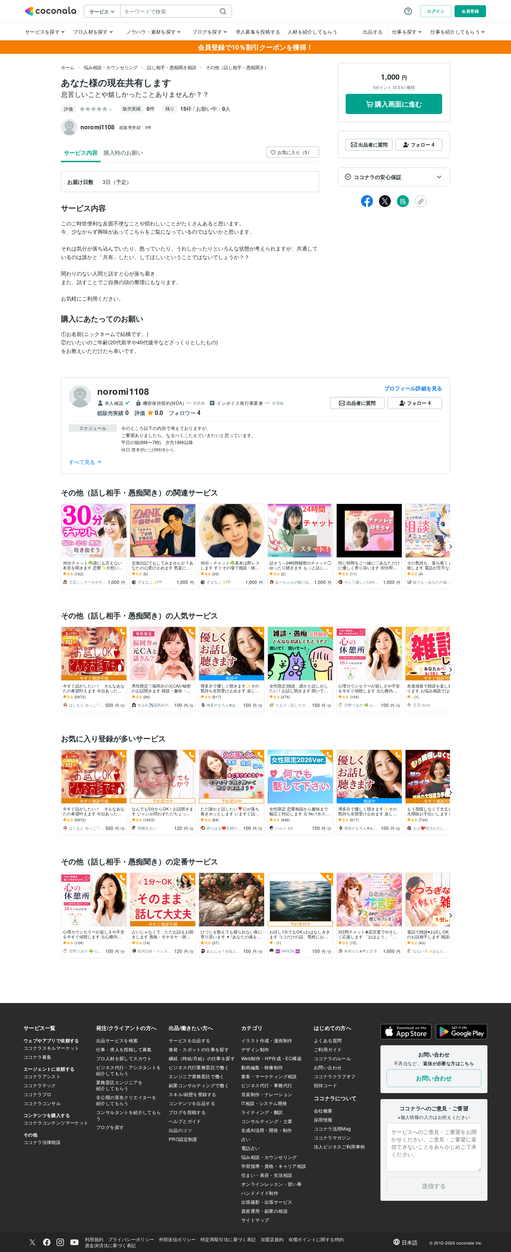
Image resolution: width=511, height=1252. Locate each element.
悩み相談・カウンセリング (111, 67)
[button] (394, 176)
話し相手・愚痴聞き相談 (171, 67)
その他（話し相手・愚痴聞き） (237, 67)
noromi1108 (123, 391)
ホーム (67, 67)
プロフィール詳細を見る (413, 388)
